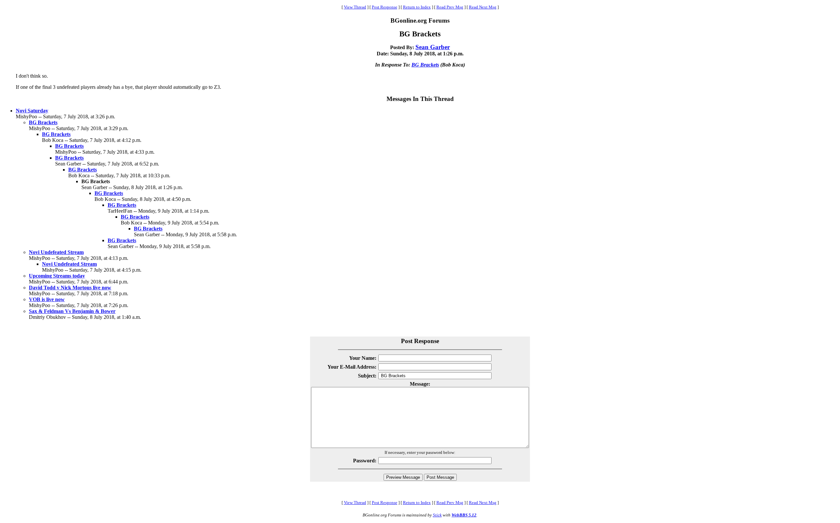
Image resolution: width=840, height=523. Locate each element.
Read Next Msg (482, 7)
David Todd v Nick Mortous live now (70, 287)
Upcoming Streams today (57, 276)
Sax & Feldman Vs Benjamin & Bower (72, 311)
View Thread (355, 7)
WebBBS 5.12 (464, 515)
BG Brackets (425, 65)
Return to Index (417, 7)
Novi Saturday (32, 110)
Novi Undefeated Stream (56, 252)
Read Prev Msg (449, 7)
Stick (437, 515)
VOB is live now (47, 299)
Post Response (384, 7)
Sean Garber (432, 47)
